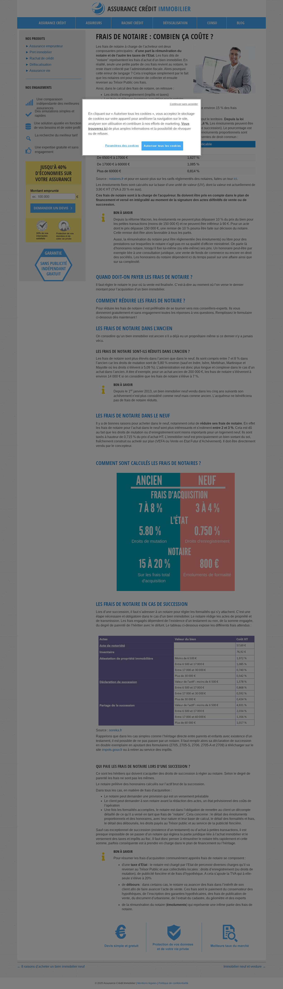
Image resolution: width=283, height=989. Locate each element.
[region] (141, 127)
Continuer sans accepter (184, 104)
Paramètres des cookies (122, 145)
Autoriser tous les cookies (162, 145)
